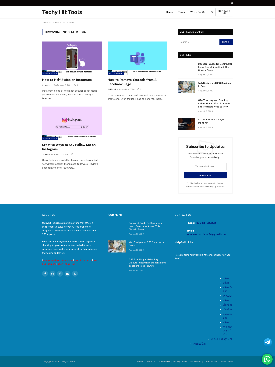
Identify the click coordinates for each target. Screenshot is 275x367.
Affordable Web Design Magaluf (211, 121)
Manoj (47, 85)
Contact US (224, 12)
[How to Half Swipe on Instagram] (72, 58)
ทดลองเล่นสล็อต (51, 260)
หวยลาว (88, 260)
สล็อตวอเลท (67, 260)
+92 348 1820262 (205, 223)
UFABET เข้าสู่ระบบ (221, 339)
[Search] (231, 3)
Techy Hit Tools (67, 361)
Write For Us (197, 12)
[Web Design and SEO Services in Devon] (186, 87)
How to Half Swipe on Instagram (67, 80)
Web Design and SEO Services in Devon (214, 85)
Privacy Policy (206, 186)
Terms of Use (210, 361)
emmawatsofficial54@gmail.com (206, 234)
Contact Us (164, 361)
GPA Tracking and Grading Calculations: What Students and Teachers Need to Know (214, 103)
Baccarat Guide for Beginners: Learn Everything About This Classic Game (215, 67)
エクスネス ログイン (228, 331)
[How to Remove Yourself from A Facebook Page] (137, 58)
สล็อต (60, 264)
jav (73, 264)
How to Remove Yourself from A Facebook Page (132, 82)
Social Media (50, 73)
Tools (181, 12)
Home (169, 12)
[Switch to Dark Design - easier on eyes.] (212, 12)
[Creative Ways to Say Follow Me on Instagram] (72, 123)
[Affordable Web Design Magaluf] (186, 124)
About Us (151, 361)
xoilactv (52, 264)
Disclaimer (195, 361)
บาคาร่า (78, 260)
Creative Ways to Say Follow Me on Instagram (69, 147)
